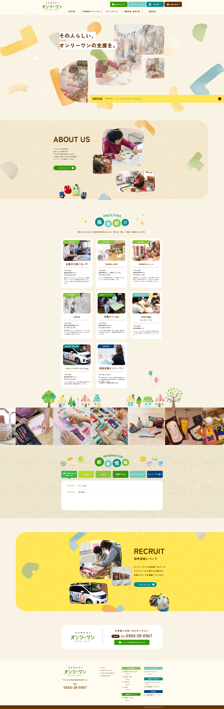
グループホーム (112, 11)
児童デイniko (121, 474)
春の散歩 (82, 492)
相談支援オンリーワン (153, 695)
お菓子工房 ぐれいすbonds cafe (69, 474)
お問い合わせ (106, 676)
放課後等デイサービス (91, 11)
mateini (86, 474)
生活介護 (71, 11)
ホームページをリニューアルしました (129, 99)
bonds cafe (128, 677)
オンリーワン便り (155, 474)
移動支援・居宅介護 (132, 11)
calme (103, 474)
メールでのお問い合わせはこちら (134, 642)
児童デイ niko (128, 697)
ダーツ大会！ (83, 486)
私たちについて (64, 168)
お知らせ (128, 674)
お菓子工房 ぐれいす (131, 671)
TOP (103, 667)
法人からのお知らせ (108, 673)
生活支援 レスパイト (153, 687)
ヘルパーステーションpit (153, 683)
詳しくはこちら (145, 584)
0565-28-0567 (139, 635)
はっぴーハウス (138, 474)
